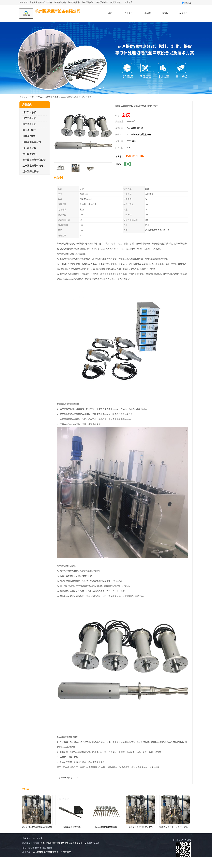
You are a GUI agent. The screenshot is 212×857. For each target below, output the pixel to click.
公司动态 (165, 13)
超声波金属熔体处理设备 (35, 165)
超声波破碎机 (29, 154)
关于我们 (183, 13)
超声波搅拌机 (29, 118)
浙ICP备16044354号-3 (52, 843)
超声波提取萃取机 (31, 142)
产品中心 (128, 13)
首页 (110, 13)
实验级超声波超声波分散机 (106, 827)
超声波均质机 (52, 97)
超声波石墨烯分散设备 (34, 160)
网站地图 (67, 852)
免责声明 (48, 852)
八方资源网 (38, 852)
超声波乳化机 (29, 124)
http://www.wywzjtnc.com (67, 777)
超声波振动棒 (29, 148)
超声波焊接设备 (30, 171)
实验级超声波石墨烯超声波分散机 (175, 827)
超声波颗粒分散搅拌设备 (71, 827)
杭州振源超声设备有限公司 (74, 843)
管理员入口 (57, 852)
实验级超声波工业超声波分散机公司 (141, 827)
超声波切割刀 (29, 130)
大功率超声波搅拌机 (37, 827)
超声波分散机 (29, 112)
